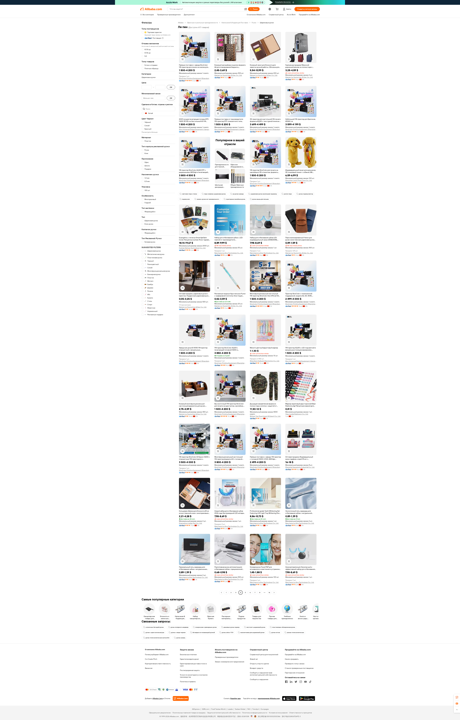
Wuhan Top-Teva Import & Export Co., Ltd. (265, 416)
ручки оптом (275, 632)
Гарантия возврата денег (189, 659)
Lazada (230, 709)
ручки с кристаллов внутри (155, 632)
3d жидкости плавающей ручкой (204, 632)
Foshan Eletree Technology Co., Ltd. (192, 248)
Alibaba (180, 23)
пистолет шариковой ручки (255, 627)
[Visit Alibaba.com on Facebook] (286, 681)
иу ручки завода (238, 194)
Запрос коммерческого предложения (229, 662)
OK (171, 87)
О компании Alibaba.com (155, 649)
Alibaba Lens (158, 698)
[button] (245, 9)
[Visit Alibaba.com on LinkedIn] (291, 681)
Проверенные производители (226, 657)
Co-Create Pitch (151, 659)
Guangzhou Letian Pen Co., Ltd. (190, 523)
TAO (248, 709)
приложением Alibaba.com (269, 698)
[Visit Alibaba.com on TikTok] (310, 681)
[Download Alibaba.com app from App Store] (289, 698)
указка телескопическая (295, 632)
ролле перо (288, 194)
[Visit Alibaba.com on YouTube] (305, 681)
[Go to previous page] (221, 592)
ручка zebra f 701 (227, 632)
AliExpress (196, 709)
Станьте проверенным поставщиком (299, 668)
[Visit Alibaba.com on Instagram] (300, 681)
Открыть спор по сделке (259, 664)
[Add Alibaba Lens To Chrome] (181, 698)
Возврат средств (256, 668)
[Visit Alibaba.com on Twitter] (295, 681)
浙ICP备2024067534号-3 (291, 716)
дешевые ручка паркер (231, 627)
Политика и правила (188, 682)
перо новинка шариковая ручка (215, 194)
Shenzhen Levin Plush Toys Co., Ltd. (298, 180)
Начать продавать (292, 659)
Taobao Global (240, 709)
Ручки (254, 23)
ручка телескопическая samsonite (157, 638)
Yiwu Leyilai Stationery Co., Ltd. (296, 414)
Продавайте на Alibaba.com (295, 654)
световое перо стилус (189, 194)
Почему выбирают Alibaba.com (157, 654)
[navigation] (158, 308)
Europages (265, 709)
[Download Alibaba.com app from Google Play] (307, 698)
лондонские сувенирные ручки (206, 627)
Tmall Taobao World (218, 709)
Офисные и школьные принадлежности (202, 23)
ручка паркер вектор (306, 194)
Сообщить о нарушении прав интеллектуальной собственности (263, 674)
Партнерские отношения (294, 673)
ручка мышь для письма (260, 199)
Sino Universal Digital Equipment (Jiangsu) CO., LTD (194, 129)
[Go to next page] (274, 592)
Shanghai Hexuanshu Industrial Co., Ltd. (300, 467)
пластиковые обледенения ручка (283, 627)
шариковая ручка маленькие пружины (264, 194)
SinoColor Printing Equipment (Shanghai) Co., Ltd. (194, 78)
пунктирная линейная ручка (235, 199)
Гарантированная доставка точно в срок (193, 665)
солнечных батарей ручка (155, 627)
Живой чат (254, 659)
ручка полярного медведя (179, 627)
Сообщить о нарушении (259, 679)
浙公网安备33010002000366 (269, 716)
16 (269, 592)
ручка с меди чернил (178, 632)
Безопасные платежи (188, 654)
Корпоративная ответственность (158, 664)
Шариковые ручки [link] (267, 23)
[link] (457, 697)
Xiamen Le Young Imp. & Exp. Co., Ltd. (228, 75)
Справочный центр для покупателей (264, 654)
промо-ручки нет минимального (208, 199)
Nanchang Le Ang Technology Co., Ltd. (228, 253)
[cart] (277, 9)
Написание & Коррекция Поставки (234, 23)
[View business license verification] (251, 716)
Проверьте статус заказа (294, 664)
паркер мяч (186, 199)
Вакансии (148, 668)
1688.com (205, 709)
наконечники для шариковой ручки (252, 632)
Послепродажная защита (189, 670)
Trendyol (255, 709)
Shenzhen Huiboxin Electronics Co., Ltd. (264, 361)
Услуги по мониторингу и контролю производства (193, 676)
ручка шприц (180, 638)
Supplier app (235, 698)
